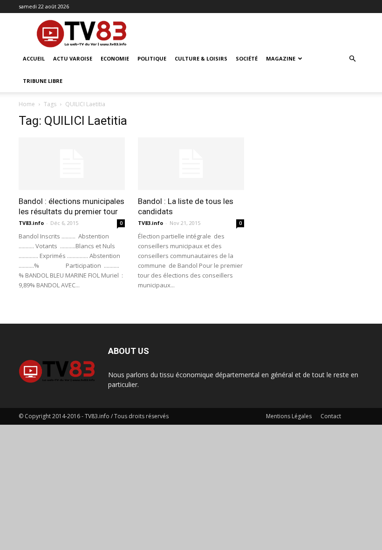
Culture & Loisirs (201, 58)
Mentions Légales (289, 416)
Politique (151, 58)
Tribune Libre (42, 80)
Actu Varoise (72, 58)
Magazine (280, 58)
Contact (331, 416)
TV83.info (31, 222)
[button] (352, 58)
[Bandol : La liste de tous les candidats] (191, 163)
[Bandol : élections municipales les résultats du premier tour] (72, 163)
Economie (115, 58)
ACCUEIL (34, 58)
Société (247, 58)
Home (27, 104)
